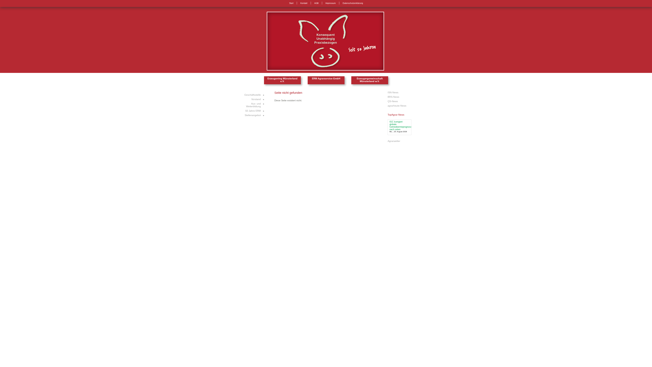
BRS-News (393, 96)
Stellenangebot (253, 115)
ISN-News (393, 92)
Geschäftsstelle (252, 94)
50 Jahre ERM (253, 110)
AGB (316, 3)
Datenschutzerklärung (353, 3)
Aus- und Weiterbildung (253, 105)
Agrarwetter (394, 141)
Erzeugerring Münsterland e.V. (282, 80)
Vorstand (256, 99)
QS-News (393, 101)
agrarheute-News (397, 105)
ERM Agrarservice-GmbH (326, 78)
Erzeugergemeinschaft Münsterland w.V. (370, 80)
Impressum (330, 3)
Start (291, 3)
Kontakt (303, 3)
